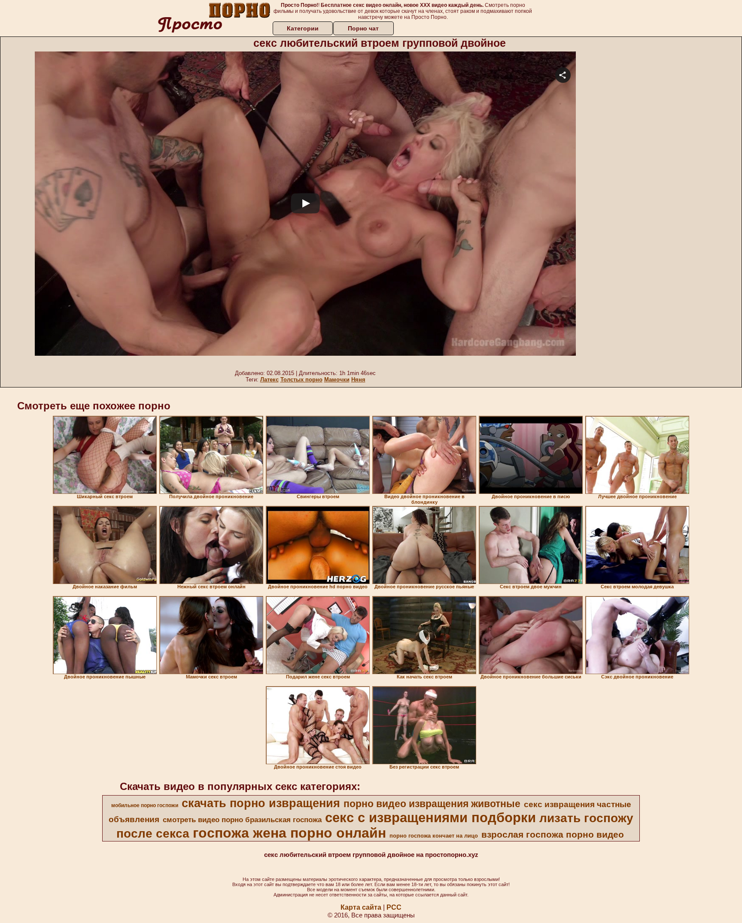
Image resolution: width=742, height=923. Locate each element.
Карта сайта (361, 907)
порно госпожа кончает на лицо (433, 835)
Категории (303, 28)
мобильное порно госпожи (144, 805)
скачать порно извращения (261, 803)
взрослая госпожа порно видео (552, 834)
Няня (358, 379)
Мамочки (337, 379)
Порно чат (363, 28)
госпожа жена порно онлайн (289, 833)
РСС (393, 907)
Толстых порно (301, 379)
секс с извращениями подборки (430, 817)
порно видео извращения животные (432, 803)
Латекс (269, 379)
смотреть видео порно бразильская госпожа (242, 819)
